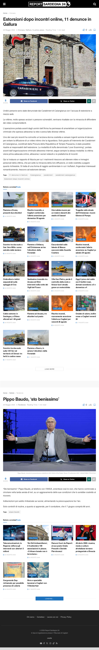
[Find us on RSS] (57, 643)
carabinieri (48, 175)
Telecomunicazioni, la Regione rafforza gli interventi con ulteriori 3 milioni (13, 547)
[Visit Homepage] (49, 3)
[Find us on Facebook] (44, 643)
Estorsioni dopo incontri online (17, 179)
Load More (49, 369)
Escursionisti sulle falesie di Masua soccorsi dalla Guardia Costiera (61, 248)
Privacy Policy (66, 617)
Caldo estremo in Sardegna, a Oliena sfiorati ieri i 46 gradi (12, 316)
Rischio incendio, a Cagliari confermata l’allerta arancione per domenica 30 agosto (36, 214)
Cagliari (33, 205)
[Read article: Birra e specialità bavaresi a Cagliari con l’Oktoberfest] (38, 570)
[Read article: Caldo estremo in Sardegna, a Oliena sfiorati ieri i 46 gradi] (14, 303)
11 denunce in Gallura (18, 175)
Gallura (28, 30)
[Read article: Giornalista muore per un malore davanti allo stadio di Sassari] (62, 200)
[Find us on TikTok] (54, 643)
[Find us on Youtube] (41, 643)
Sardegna (9, 538)
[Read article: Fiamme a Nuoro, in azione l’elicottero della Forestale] (38, 337)
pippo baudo (14, 512)
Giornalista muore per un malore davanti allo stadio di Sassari (60, 213)
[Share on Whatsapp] (89, 101)
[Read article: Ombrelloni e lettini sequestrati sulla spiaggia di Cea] (14, 269)
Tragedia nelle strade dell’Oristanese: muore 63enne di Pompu (85, 213)
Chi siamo (30, 617)
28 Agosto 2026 (82, 291)
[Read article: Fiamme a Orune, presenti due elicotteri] (14, 200)
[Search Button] (94, 4)
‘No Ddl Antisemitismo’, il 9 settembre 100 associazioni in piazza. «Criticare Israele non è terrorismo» (37, 548)
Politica (33, 538)
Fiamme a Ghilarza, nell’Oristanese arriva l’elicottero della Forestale (36, 248)
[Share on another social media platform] (94, 101)
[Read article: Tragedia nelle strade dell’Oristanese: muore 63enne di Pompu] (86, 200)
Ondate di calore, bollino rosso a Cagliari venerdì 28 (86, 316)
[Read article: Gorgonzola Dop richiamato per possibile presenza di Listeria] (14, 570)
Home (5, 13)
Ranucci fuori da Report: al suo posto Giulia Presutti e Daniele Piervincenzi (62, 547)
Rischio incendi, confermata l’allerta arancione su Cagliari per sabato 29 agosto (86, 248)
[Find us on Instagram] (50, 643)
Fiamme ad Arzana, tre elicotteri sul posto (37, 315)
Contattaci (40, 617)
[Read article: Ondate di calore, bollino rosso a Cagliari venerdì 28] (86, 303)
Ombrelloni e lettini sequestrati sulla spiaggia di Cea (11, 282)
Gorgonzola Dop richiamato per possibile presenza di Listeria (13, 583)
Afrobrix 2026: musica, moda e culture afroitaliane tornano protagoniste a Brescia (85, 547)
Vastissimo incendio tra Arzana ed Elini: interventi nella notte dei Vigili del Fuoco (37, 283)
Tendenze (19, 393)
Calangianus (35, 175)
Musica (32, 575)
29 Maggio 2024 (9, 30)
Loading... (49, 598)
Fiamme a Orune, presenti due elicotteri (12, 211)
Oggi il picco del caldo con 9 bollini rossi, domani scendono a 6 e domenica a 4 (86, 283)
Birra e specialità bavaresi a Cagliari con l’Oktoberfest (37, 583)
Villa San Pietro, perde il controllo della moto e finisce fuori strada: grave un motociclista (61, 283)
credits (49, 638)
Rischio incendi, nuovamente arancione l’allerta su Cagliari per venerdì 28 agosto (61, 317)
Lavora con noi (52, 617)
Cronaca (12, 13)
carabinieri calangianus (65, 175)
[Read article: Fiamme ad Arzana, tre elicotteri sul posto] (38, 303)
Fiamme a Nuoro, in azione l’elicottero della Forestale (37, 351)
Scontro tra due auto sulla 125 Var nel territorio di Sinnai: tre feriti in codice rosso (12, 352)
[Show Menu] (4, 4)
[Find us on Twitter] (47, 643)
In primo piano (38, 30)
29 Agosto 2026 (10, 253)
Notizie (11, 393)
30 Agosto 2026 (10, 216)
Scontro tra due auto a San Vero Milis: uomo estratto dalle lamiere (12, 247)
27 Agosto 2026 (82, 322)
